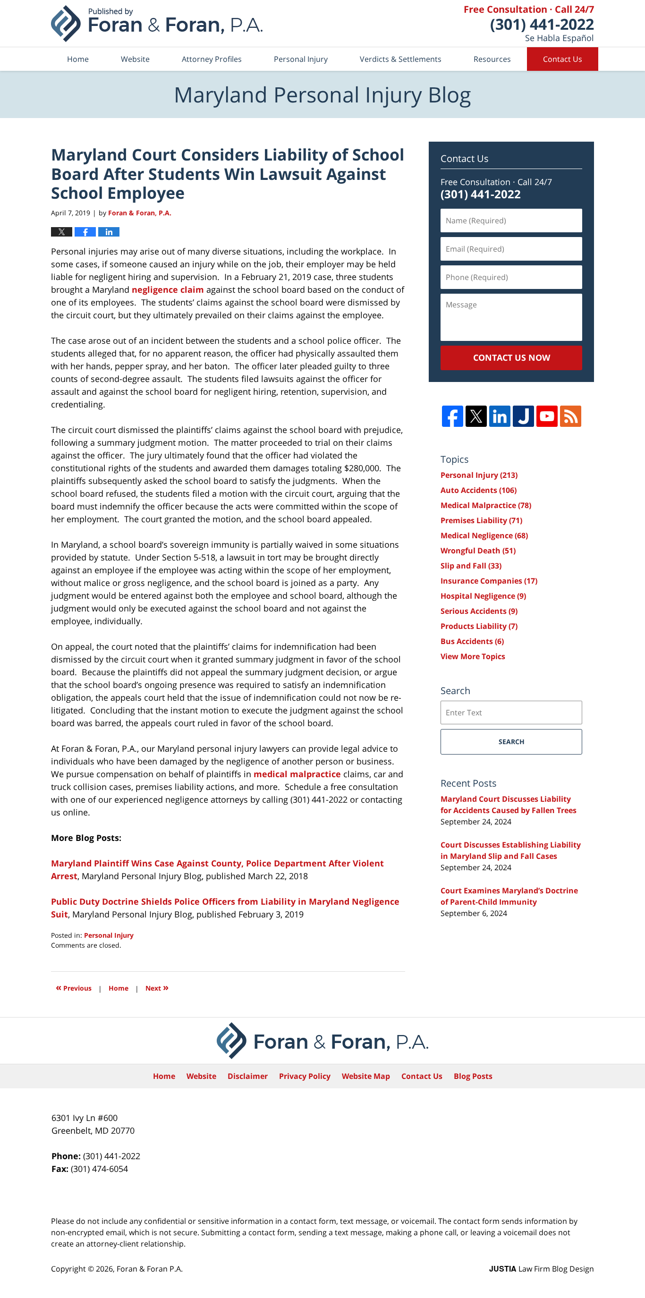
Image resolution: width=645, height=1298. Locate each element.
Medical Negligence (484, 535)
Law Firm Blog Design (541, 1269)
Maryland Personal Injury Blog (157, 23)
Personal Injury (301, 59)
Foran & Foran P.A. (150, 1269)
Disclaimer (248, 1076)
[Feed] (570, 416)
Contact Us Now (511, 357)
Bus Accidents (472, 641)
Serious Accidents (479, 611)
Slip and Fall (471, 565)
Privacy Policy (305, 1076)
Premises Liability (481, 520)
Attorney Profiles (212, 59)
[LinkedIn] (499, 416)
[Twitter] (476, 416)
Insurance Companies (489, 581)
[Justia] (523, 416)
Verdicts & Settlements (400, 59)
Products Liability (479, 626)
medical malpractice (297, 774)
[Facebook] (452, 416)
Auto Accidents (479, 490)
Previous (74, 987)
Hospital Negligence (483, 596)
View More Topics (473, 656)
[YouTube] (547, 416)
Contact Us (562, 59)
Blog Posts (473, 1076)
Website (135, 59)
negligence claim (168, 289)
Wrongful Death (478, 550)
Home (78, 59)
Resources (492, 59)
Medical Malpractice (486, 505)
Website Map (366, 1076)
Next (157, 987)
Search (512, 741)
